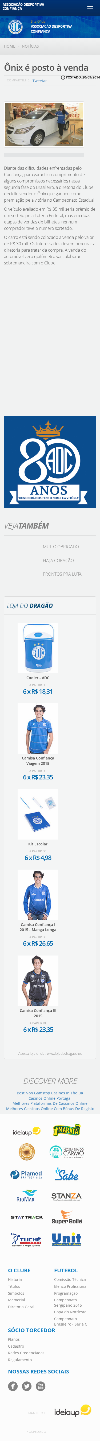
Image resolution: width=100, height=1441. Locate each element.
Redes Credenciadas (26, 1352)
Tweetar (40, 80)
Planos (14, 1339)
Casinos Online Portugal (50, 1098)
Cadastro (16, 1346)
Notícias (30, 46)
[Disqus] (50, 343)
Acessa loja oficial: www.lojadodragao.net (50, 1053)
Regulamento (20, 1359)
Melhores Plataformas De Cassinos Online (50, 1103)
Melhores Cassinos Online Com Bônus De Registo (50, 1108)
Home (9, 46)
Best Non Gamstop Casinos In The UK (50, 1092)
